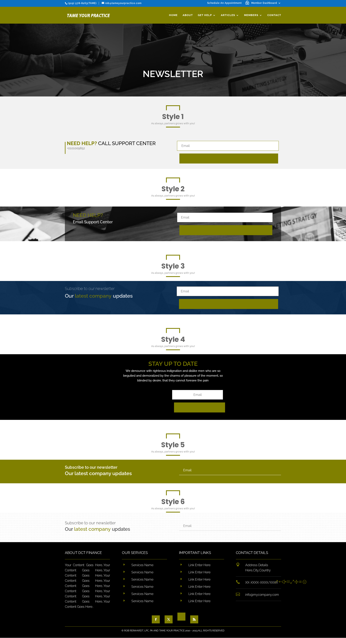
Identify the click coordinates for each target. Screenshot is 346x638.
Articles (228, 15)
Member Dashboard (264, 3)
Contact (274, 15)
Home (173, 15)
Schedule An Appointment (224, 3)
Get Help (205, 15)
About (188, 15)
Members (251, 15)
